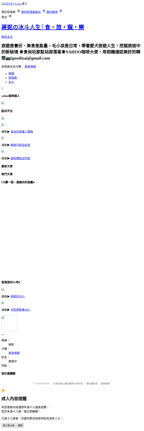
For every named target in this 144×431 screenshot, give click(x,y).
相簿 (11, 73)
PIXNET (46, 383)
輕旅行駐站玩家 (20, 145)
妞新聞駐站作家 (20, 158)
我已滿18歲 (8, 425)
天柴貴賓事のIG (20, 309)
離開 (20, 425)
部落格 (12, 77)
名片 (11, 82)
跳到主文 (7, 36)
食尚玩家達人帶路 (22, 131)
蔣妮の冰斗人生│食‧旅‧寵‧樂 (42, 27)
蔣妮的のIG (18, 296)
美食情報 (30, 66)
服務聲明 (105, 383)
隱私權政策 (91, 383)
